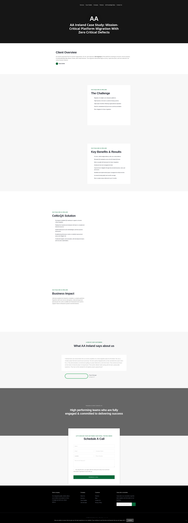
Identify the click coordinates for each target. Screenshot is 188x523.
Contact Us (119, 5)
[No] (186, 520)
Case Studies (89, 5)
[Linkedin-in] (180, 5)
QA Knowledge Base (110, 5)
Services (82, 5)
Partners (102, 5)
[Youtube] (183, 5)
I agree (130, 520)
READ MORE (62, 63)
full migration (98, 56)
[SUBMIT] (134, 504)
